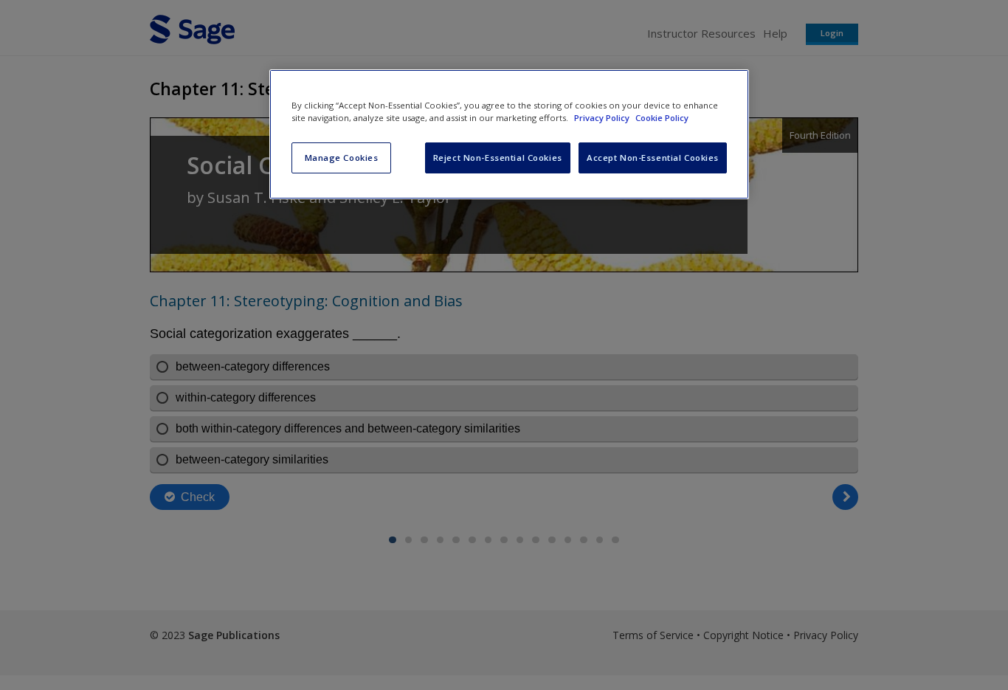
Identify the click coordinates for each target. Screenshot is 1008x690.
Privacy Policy (603, 117)
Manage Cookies (342, 157)
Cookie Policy (661, 117)
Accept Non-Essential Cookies (653, 157)
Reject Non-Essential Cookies (497, 157)
